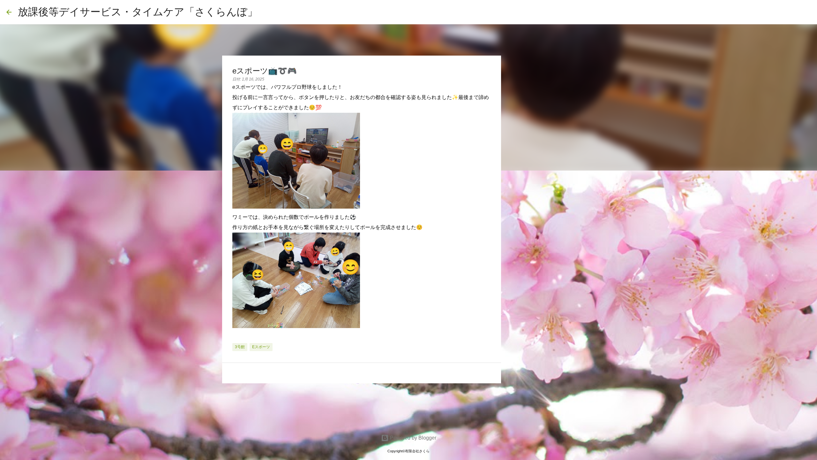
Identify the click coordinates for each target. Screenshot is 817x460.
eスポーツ (261, 347)
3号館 (240, 347)
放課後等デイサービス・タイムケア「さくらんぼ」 (138, 12)
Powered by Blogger (412, 438)
